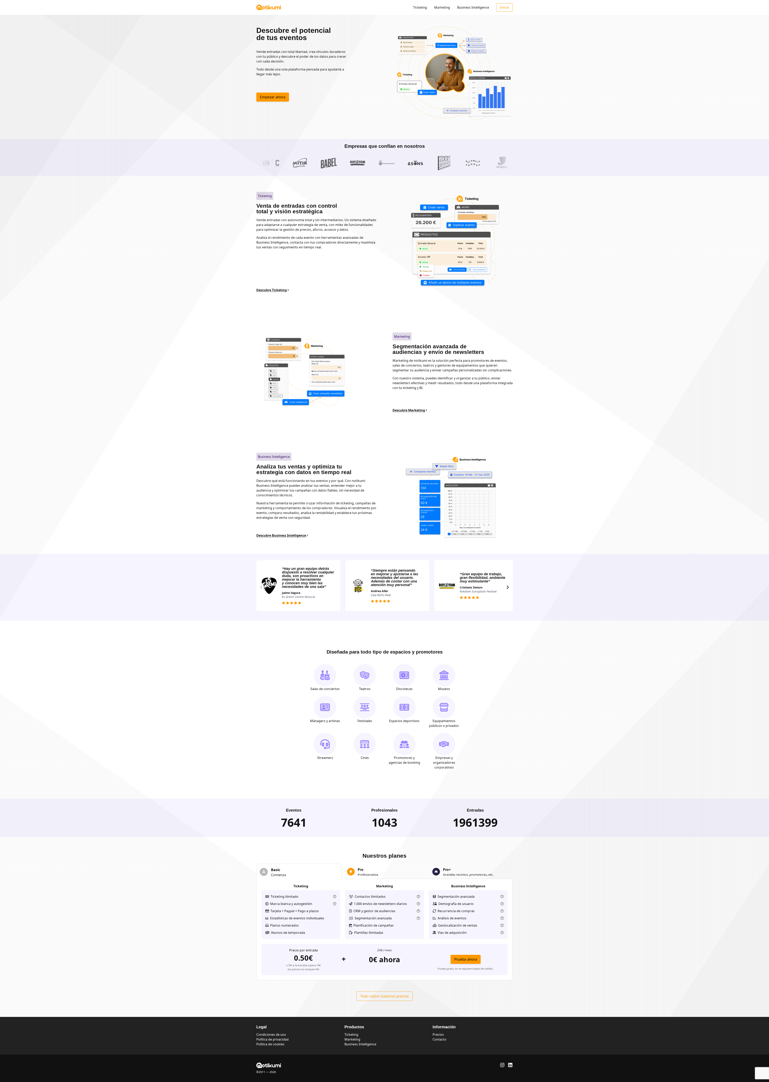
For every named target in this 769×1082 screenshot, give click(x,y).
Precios (438, 1034)
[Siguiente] (507, 587)
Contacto (439, 1039)
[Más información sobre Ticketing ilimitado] (334, 896)
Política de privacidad (272, 1039)
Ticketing (420, 7)
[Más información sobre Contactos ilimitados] (418, 896)
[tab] (299, 871)
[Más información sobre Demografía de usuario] (502, 903)
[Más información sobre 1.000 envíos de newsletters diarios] (418, 903)
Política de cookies (270, 1044)
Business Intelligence (473, 7)
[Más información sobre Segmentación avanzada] (418, 918)
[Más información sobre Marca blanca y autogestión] (334, 903)
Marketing (442, 7)
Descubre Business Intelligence (281, 535)
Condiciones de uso (271, 1034)
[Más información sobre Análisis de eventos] (502, 918)
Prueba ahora (465, 959)
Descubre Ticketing (271, 290)
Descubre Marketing (409, 410)
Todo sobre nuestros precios (384, 996)
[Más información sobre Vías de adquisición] (502, 932)
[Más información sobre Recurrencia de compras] (502, 911)
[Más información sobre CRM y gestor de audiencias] (418, 911)
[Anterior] (261, 587)
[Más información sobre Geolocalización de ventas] (502, 925)
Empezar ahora (272, 97)
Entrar (504, 7)
